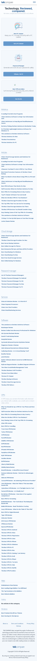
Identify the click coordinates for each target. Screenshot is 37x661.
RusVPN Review (6, 446)
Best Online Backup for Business (11, 261)
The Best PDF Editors (7, 385)
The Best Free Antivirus (8, 139)
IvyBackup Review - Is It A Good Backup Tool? (15, 351)
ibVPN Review (5, 461)
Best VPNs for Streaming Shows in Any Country (15, 192)
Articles (4, 152)
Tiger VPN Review (6, 515)
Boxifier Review (6, 354)
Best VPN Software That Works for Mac (13, 186)
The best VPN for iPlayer (8, 559)
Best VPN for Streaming (8, 499)
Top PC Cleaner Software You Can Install (13, 195)
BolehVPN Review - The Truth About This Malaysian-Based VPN (17, 502)
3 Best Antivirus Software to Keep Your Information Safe (17, 117)
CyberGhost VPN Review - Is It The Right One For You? (17, 488)
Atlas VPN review (6, 423)
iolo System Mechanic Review (10, 333)
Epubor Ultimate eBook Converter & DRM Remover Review (16, 360)
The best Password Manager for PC (12, 287)
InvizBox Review (6, 458)
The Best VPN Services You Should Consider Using (16, 209)
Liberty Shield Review (7, 464)
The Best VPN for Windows (9, 544)
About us (5, 623)
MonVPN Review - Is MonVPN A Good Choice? (15, 470)
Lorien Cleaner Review (8, 221)
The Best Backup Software (9, 379)
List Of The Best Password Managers (12, 275)
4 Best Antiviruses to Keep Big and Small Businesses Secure (17, 122)
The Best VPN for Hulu (8, 565)
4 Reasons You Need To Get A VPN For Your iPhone (16, 169)
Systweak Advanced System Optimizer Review (15, 342)
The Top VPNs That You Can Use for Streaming (15, 203)
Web (3, 580)
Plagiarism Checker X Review (10, 345)
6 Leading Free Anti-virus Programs (12, 114)
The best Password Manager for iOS (12, 281)
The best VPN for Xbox (8, 532)
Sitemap (18, 626)
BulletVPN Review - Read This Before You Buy (15, 506)
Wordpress (4, 609)
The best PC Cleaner (7, 376)
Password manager (8, 270)
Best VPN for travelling (8, 426)
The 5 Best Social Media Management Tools (14, 367)
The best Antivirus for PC (9, 142)
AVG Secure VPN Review (8, 521)
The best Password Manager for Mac (12, 284)
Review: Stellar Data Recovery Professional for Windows (18, 330)
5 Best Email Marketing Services (11, 310)
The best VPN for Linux (8, 538)
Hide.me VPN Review (7, 477)
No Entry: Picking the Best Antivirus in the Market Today (18, 126)
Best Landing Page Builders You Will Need (13, 588)
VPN (3, 394)
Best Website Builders (8, 594)
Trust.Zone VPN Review (8, 429)
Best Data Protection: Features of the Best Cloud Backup (16, 173)
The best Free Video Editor (9, 373)
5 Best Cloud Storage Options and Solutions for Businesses (15, 157)
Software (4, 320)
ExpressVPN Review (7, 527)
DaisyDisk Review (6, 339)
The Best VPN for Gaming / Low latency (13, 553)
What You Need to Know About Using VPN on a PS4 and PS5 (18, 177)
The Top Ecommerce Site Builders (11, 591)
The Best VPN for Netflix (8, 568)
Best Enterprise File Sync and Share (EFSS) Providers (17, 249)
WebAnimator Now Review (9, 585)
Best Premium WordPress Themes (11, 613)
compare (7, 2)
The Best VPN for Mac (8, 550)
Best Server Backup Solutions (10, 243)
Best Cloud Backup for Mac (9, 255)
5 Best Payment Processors (9, 304)
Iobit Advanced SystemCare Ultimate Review (15, 348)
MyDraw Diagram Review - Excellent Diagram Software (18, 364)
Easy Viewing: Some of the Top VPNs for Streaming (16, 212)
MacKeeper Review (7, 327)
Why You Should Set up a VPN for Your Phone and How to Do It (17, 407)
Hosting (3, 599)
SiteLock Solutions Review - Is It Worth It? (14, 301)
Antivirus (4, 109)
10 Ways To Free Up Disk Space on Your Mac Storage (17, 218)
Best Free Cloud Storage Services (11, 258)
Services (4, 296)
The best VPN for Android (9, 530)
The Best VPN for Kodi (8, 556)
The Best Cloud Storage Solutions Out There (14, 206)
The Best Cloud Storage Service (11, 382)
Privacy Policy (30, 623)
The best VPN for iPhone (8, 541)
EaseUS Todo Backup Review (10, 336)
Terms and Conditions (17, 623)
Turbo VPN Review (6, 432)
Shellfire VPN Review (7, 441)
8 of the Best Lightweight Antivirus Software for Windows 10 (16, 130)
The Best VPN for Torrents (9, 562)
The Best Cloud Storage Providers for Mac (14, 200)
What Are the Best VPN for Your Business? (14, 198)
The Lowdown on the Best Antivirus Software (15, 134)
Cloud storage (6, 231)
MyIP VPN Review (6, 455)
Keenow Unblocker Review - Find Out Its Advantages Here (17, 474)
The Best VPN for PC (7, 547)
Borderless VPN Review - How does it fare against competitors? (16, 495)
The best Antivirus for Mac (9, 136)
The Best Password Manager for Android (13, 278)
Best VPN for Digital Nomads (10, 512)
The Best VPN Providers (8, 571)
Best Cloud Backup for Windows (11, 252)
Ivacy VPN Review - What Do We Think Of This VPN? (16, 509)
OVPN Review (5, 435)
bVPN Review (5, 443)
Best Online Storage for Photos (10, 246)
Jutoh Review (5, 357)
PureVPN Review (6, 438)
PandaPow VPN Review (8, 452)
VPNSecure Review (7, 524)
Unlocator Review (6, 518)
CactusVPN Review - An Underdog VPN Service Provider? (18, 480)
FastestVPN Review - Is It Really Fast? (12, 491)
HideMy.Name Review (7, 467)
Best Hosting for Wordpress (10, 616)
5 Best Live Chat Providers (9, 307)
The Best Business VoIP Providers (11, 370)
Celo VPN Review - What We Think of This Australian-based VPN (17, 484)
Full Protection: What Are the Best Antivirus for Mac (17, 189)
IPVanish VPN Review (7, 449)
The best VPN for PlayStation (10, 535)
